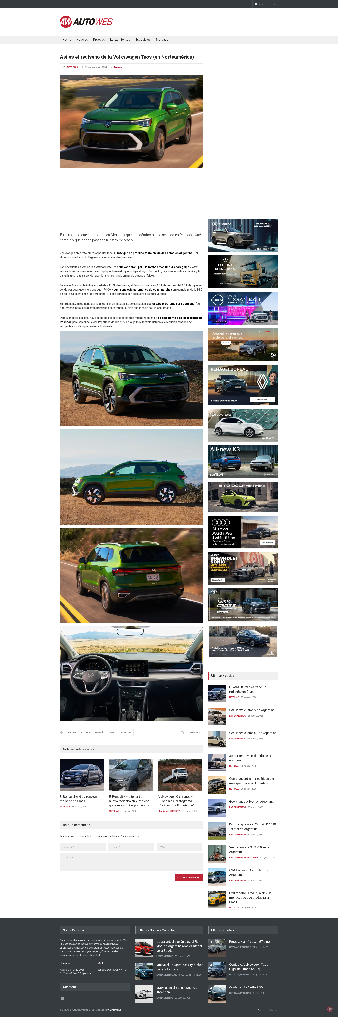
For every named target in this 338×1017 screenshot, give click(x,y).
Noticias (82, 39)
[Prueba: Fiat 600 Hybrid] (217, 994)
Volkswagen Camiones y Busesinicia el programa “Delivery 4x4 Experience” (176, 801)
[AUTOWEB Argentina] (86, 27)
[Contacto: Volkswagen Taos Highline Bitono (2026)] (217, 948)
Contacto (274, 1010)
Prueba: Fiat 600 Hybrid (245, 987)
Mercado (162, 39)
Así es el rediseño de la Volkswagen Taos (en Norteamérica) (127, 57)
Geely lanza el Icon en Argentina (251, 801)
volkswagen (125, 732)
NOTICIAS (72, 67)
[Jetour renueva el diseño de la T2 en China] (217, 762)
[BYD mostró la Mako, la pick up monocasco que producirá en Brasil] (217, 899)
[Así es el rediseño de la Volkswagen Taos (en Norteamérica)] (131, 121)
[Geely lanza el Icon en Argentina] (217, 808)
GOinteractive (114, 1010)
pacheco (85, 732)
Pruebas (99, 39)
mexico (72, 732)
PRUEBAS (245, 952)
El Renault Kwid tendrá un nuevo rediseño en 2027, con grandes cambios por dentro (129, 801)
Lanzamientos (120, 39)
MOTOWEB (252, 857)
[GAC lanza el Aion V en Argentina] (217, 716)
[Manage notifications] (330, 1009)
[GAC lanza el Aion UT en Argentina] (217, 739)
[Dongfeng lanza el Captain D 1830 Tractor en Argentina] (217, 831)
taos (111, 732)
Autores (261, 1010)
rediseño (99, 732)
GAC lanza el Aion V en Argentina (251, 710)
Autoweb (118, 67)
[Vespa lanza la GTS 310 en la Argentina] (217, 854)
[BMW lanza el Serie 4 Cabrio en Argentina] (144, 971)
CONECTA (175, 811)
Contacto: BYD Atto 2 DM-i (247, 964)
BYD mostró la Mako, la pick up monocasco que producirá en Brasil (250, 897)
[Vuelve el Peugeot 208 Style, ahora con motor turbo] (144, 948)
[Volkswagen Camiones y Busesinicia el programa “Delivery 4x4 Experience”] (180, 775)
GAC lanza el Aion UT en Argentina (252, 733)
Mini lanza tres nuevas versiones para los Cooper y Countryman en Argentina (179, 991)
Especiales (143, 39)
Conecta (183, 40)
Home (66, 39)
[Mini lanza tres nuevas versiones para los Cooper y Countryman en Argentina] (144, 994)
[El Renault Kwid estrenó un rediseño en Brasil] (82, 775)
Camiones (163, 811)
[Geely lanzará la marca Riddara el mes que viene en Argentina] (217, 785)
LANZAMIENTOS (237, 716)
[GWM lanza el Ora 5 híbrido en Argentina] (217, 877)
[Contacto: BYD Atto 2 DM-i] (217, 971)
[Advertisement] (214, 21)
